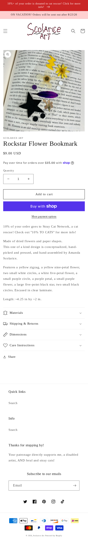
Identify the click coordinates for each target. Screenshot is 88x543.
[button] (5, 31)
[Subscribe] (74, 486)
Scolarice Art (38, 536)
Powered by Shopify (53, 536)
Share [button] (12, 356)
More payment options (44, 216)
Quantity (8, 170)
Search (13, 403)
